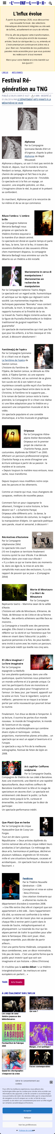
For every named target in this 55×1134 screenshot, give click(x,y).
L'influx (5, 72)
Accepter (27, 1110)
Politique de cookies (26, 1130)
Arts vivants (17, 72)
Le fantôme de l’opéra (13, 360)
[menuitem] (7, 72)
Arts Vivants (16, 982)
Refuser (27, 1117)
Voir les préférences (27, 1124)
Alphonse (29, 156)
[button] (51, 1082)
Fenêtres (28, 878)
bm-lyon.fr (27, 63)
